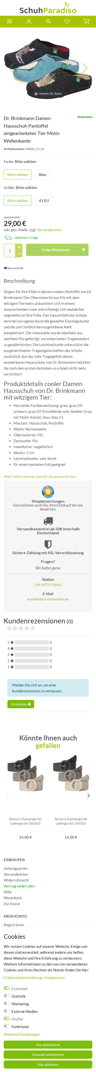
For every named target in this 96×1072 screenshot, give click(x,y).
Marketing (20, 1004)
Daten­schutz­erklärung (24, 977)
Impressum (56, 977)
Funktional (20, 1026)
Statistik (19, 996)
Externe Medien (25, 1011)
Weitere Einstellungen (22, 1034)
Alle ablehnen (48, 1064)
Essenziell (20, 988)
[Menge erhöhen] (19, 247)
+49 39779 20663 (48, 585)
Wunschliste (15, 268)
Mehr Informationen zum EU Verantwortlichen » (41, 476)
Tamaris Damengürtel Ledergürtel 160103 (25, 821)
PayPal (17, 1019)
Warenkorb (13, 898)
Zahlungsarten (15, 868)
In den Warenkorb (56, 250)
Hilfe (8, 892)
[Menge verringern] (19, 254)
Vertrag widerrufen (19, 886)
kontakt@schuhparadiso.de (48, 599)
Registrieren (14, 925)
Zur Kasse (12, 903)
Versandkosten (49, 230)
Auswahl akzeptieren (48, 1054)
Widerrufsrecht (16, 880)
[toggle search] (48, 21)
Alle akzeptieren (48, 1045)
